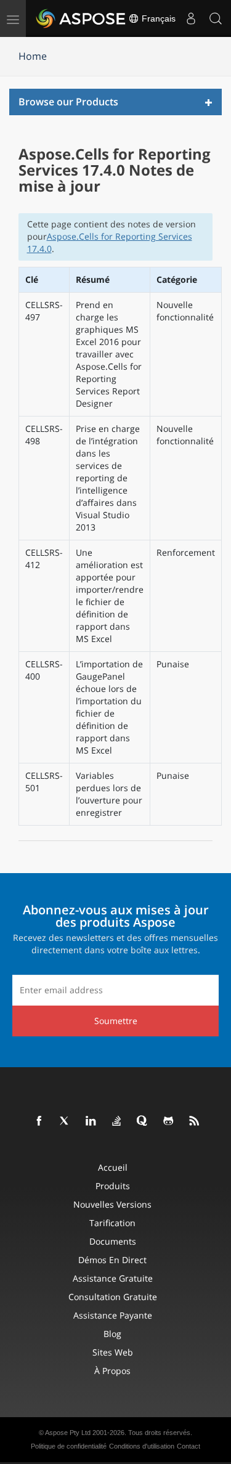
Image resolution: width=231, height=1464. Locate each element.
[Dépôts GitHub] (169, 1121)
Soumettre (115, 1021)
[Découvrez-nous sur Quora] (143, 1121)
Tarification (112, 1223)
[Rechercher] (215, 18)
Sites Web (112, 1352)
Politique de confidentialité (69, 1446)
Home (32, 56)
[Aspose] (81, 18)
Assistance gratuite (113, 1278)
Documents (112, 1241)
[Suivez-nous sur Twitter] (65, 1121)
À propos (112, 1371)
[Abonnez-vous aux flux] (195, 1121)
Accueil (113, 1167)
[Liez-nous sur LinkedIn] (91, 1121)
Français (157, 18)
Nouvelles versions (112, 1204)
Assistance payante (112, 1315)
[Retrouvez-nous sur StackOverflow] (117, 1121)
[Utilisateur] (191, 18)
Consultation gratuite (112, 1297)
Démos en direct (112, 1260)
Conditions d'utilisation (141, 1446)
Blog (112, 1334)
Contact (188, 1446)
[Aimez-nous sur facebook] (39, 1121)
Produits (112, 1186)
